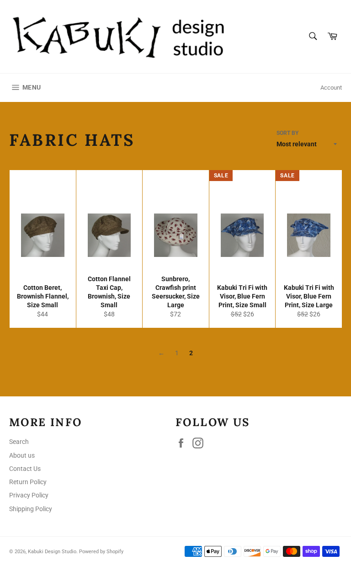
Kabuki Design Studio (52, 552)
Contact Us (25, 468)
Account (331, 87)
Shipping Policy (30, 509)
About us (22, 455)
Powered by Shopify (101, 552)
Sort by (287, 133)
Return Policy (28, 482)
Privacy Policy (28, 495)
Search (19, 441)
